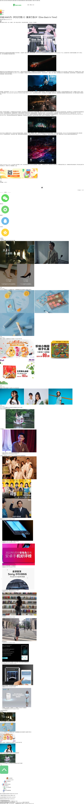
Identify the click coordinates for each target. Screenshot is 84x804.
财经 (28, 0)
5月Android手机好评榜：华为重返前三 (9, 565)
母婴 (19, 0)
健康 (30, 0)
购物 (37, 0)
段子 (32, 0)
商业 (24, 0)
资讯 (2, 0)
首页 (1, 0)
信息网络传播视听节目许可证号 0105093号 (7, 797)
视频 (26, 0)
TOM (3, 642)
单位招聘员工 (4, 641)
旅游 (15, 0)
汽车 (35, 0)
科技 (39, 0)
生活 (17, 0)
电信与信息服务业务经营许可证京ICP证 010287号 (9, 793)
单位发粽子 (4, 615)
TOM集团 (1, 801)
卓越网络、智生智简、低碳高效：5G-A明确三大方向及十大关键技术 (14, 707)
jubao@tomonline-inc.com (29, 803)
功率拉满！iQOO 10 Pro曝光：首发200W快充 (10, 541)
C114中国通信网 (5, 708)
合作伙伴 (8, 801)
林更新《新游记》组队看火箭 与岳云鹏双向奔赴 (10, 452)
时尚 (12, 0)
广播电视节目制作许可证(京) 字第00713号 (7, 795)
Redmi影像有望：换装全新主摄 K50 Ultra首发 (10, 590)
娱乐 (6, 0)
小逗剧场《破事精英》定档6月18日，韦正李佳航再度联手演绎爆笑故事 (12, 455)
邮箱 (23, 0)
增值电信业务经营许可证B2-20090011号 (7, 798)
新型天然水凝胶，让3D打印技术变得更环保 (10, 685)
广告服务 (12, 801)
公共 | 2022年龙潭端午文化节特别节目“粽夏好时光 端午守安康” (11, 407)
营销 (21, 0)
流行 (4, 0)
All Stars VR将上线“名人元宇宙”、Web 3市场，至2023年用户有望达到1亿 (15, 662)
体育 (8, 0)
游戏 (13, 0)
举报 (1, 181)
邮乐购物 (5, 801)
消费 (34, 0)
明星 (10, 0)
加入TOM (15, 801)
